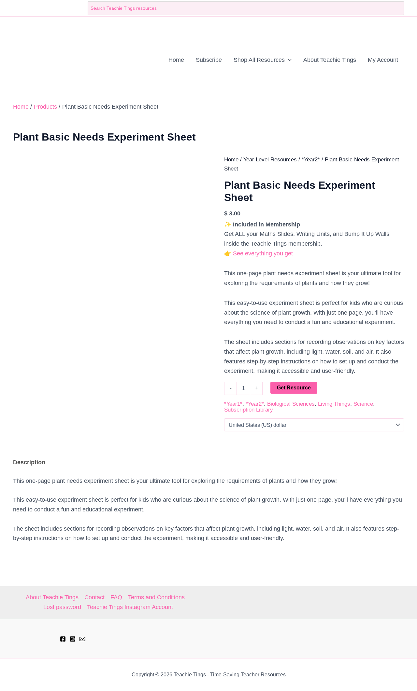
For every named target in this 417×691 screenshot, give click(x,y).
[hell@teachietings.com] (82, 639)
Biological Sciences (291, 404)
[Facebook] (63, 639)
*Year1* (233, 404)
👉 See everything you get (258, 253)
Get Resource (294, 387)
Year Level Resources (270, 159)
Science (363, 404)
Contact (94, 597)
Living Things (334, 404)
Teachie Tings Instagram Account (130, 607)
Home (231, 159)
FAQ (116, 597)
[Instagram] (73, 639)
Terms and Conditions (156, 597)
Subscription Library (248, 410)
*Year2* (311, 159)
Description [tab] (29, 462)
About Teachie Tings (52, 597)
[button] (288, 60)
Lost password (62, 607)
